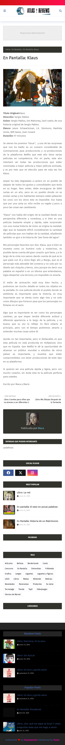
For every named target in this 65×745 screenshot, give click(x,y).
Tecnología (9, 589)
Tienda (21, 589)
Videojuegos (42, 589)
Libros (16, 579)
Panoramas (24, 584)
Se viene (49, 584)
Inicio (8, 49)
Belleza (20, 563)
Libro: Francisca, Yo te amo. (31, 641)
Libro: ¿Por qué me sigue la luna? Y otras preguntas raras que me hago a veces (38, 725)
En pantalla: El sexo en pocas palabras (37, 506)
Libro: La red (23, 492)
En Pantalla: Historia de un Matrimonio (37, 521)
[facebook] (8, 473)
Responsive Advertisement (32, 33)
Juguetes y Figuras (45, 574)
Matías (26, 579)
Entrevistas (36, 568)
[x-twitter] (20, 473)
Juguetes (29, 574)
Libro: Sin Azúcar (26, 655)
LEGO (7, 579)
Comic (45, 563)
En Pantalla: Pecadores (29, 709)
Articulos (9, 563)
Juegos (18, 574)
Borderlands (33, 563)
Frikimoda (49, 568)
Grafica (8, 574)
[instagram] (32, 473)
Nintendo (37, 579)
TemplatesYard (30, 740)
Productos (37, 584)
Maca (40, 428)
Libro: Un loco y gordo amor (32, 669)
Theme (56, 740)
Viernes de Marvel (13, 594)
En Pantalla (17, 49)
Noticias (48, 579)
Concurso (9, 568)
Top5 (30, 589)
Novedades (10, 584)
